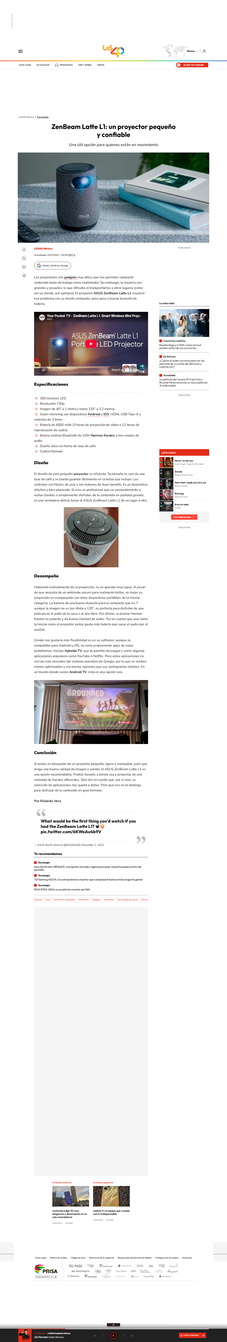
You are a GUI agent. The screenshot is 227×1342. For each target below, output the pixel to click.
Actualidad (43, 65)
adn (160, 1266)
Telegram (24, 276)
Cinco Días (120, 1270)
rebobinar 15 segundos (103, 1336)
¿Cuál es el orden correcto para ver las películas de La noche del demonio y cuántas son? (181, 363)
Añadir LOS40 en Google (55, 265)
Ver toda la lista (182, 517)
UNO (98, 1270)
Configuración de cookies (167, 1257)
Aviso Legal (40, 1257)
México (191, 51)
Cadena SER (139, 1266)
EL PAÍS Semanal (145, 1270)
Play (113, 1335)
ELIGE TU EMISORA (191, 1335)
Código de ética (78, 1257)
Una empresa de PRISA (46, 1269)
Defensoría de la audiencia (101, 1257)
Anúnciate (187, 1257)
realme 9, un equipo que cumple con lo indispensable (111, 1212)
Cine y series (85, 65)
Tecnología (43, 117)
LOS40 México (113, 51)
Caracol (172, 1266)
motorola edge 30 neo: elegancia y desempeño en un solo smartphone (69, 1214)
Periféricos (83, 899)
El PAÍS (75, 1266)
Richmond (73, 1275)
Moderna (90, 1275)
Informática (146, 899)
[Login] (204, 51)
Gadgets (96, 899)
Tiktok (97, 1235)
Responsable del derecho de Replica (135, 1257)
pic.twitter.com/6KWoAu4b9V (71, 831)
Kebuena (169, 1270)
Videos (100, 65)
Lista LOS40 (25, 65)
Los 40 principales (91, 1266)
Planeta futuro (158, 1270)
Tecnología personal (127, 899)
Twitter (24, 258)
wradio (108, 1270)
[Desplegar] (113, 1324)
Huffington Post (80, 1270)
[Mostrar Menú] (22, 51)
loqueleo (149, 1275)
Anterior (95, 1336)
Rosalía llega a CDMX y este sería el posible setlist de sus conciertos (180, 346)
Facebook (24, 250)
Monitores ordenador (64, 899)
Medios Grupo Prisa (46, 1277)
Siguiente (132, 1336)
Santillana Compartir (124, 1266)
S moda (134, 1275)
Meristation (165, 1275)
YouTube (103, 1235)
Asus (48, 899)
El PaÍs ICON (120, 1275)
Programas (66, 65)
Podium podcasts (106, 1275)
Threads (130, 1235)
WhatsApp (24, 267)
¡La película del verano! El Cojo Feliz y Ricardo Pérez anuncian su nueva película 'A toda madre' (183, 382)
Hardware (109, 899)
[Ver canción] (168, 462)
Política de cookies (58, 1257)
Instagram (110, 1235)
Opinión (38, 899)
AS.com (149, 1266)
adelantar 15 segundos (124, 1336)
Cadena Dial (133, 1270)
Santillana (107, 1266)
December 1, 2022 (92, 845)
